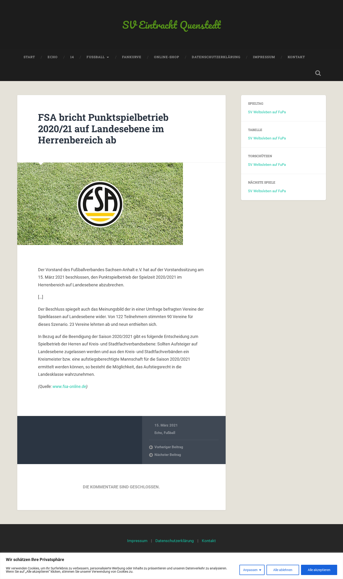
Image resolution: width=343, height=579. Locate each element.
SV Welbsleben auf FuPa (267, 112)
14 (72, 57)
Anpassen (250, 570)
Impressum (264, 57)
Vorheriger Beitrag (168, 447)
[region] (171, 566)
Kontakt (296, 57)
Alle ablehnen (282, 570)
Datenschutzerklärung (216, 57)
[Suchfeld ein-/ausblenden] (318, 73)
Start (29, 57)
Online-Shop (166, 57)
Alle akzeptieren (319, 570)
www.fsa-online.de (69, 386)
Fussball (96, 57)
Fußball (169, 433)
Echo (53, 57)
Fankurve (131, 57)
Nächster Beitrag (167, 455)
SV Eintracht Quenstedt (171, 24)
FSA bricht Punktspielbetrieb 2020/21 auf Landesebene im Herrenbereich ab (103, 128)
